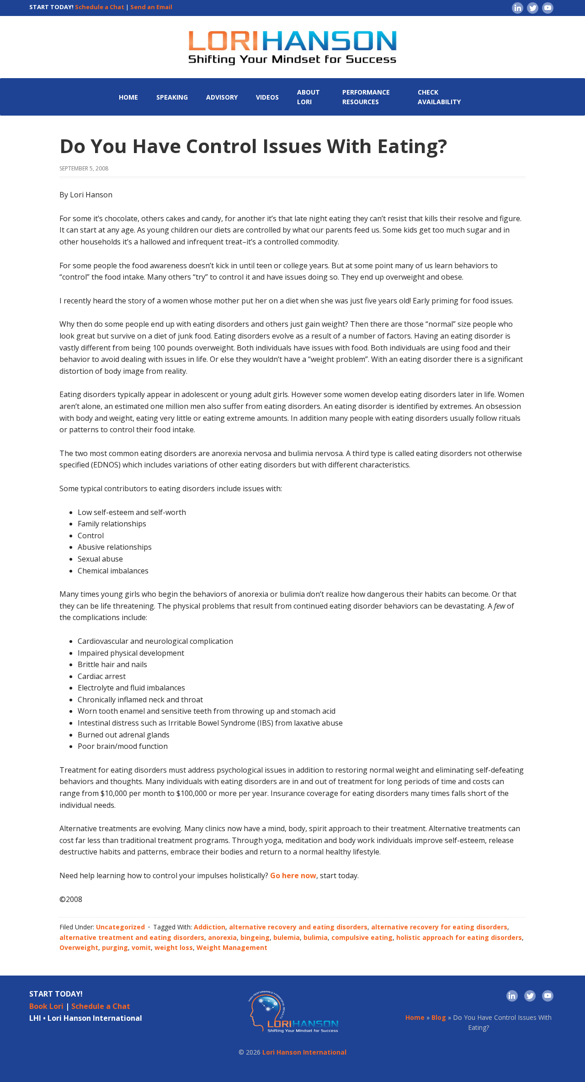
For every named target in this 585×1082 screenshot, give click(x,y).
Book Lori (46, 1006)
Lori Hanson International (304, 1052)
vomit (141, 947)
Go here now (293, 875)
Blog (438, 1017)
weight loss (173, 947)
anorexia (222, 937)
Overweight (78, 947)
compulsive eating (362, 937)
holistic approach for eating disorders (459, 937)
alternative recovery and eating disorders (298, 927)
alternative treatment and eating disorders (131, 937)
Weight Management (232, 947)
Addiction (209, 927)
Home (415, 1017)
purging (115, 947)
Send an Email (151, 7)
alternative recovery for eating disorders (439, 927)
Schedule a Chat (99, 7)
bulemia (286, 937)
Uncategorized (120, 927)
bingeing (255, 937)
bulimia (315, 937)
